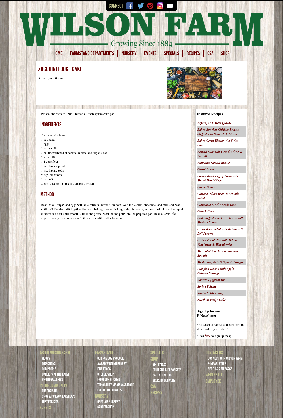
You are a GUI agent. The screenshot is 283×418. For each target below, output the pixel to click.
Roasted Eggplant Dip (211, 280)
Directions (49, 363)
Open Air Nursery (108, 401)
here (207, 336)
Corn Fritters (205, 211)
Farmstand (104, 352)
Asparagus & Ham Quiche (214, 123)
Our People (49, 369)
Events (45, 407)
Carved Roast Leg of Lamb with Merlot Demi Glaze (217, 178)
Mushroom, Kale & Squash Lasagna (221, 262)
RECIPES (193, 53)
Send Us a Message (220, 369)
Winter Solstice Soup (210, 293)
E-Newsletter (217, 363)
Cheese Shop (105, 374)
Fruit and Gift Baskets (167, 370)
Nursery (102, 396)
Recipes (156, 392)
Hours (46, 358)
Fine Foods (104, 369)
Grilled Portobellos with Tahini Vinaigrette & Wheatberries (217, 242)
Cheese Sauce (206, 187)
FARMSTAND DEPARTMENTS (92, 53)
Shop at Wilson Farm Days (58, 396)
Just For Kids (50, 401)
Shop (154, 358)
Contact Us (214, 352)
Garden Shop (105, 407)
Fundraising (49, 391)
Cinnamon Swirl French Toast (217, 204)
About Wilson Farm (55, 352)
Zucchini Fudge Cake (211, 300)
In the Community (53, 385)
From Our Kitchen (108, 379)
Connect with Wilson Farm (225, 358)
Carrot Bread (205, 169)
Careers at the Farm (55, 374)
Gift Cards (159, 364)
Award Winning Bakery (112, 363)
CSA (210, 53)
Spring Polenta (207, 286)
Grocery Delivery (164, 380)
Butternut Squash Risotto (213, 162)
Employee (213, 381)
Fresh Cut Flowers (109, 390)
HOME (58, 53)
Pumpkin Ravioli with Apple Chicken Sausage (215, 271)
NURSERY (129, 53)
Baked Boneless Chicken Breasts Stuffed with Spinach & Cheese (218, 131)
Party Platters (162, 375)
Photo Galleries (52, 379)
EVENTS (150, 53)
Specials (157, 352)
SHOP (225, 53)
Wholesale (214, 374)
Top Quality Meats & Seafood (115, 385)
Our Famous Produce (110, 358)
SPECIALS (171, 53)
